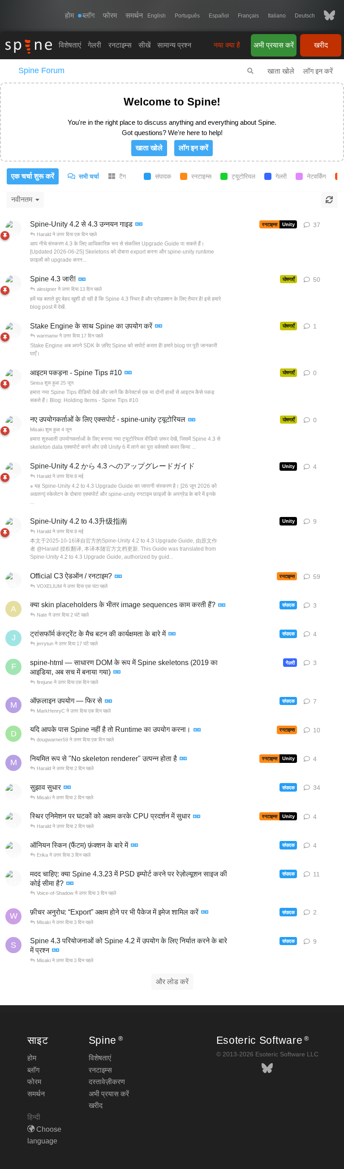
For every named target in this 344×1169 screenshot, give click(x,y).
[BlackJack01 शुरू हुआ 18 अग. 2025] (13, 792)
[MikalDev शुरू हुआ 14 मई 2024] (13, 580)
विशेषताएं (70, 45)
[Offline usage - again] (108, 701)
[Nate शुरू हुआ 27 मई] (13, 283)
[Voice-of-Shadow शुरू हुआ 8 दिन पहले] (13, 878)
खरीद (321, 45)
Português (187, 16)
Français (248, 16)
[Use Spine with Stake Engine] (158, 326)
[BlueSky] (325, 15)
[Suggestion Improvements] (67, 788)
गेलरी (94, 45)
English (156, 16)
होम (69, 15)
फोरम (110, 15)
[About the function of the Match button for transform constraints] (172, 634)
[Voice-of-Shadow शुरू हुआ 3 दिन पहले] (13, 849)
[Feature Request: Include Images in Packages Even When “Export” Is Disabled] (204, 912)
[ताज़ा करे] (329, 200)
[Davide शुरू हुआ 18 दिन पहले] (13, 330)
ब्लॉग (33, 1070)
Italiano (277, 16)
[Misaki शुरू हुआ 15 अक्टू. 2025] (13, 470)
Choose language (44, 1135)
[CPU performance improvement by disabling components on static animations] (196, 817)
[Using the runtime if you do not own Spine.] (197, 730)
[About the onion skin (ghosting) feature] (134, 845)
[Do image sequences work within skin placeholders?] (221, 605)
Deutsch (305, 16)
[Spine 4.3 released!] (82, 280)
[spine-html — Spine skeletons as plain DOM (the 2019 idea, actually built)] (116, 672)
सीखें (144, 45)
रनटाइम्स (120, 45)
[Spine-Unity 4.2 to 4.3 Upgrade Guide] (138, 224)
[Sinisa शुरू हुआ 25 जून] (13, 377)
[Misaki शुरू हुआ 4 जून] (13, 424)
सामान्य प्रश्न (174, 45)
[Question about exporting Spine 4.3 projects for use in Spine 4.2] (55, 950)
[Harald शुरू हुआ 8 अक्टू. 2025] (13, 228)
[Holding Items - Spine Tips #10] (128, 373)
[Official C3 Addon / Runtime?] (118, 577)
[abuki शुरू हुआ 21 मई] (13, 820)
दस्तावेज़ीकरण (107, 1082)
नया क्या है (227, 45)
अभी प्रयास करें (274, 45)
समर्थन (134, 15)
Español (219, 16)
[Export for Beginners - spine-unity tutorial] (191, 420)
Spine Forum (41, 70)
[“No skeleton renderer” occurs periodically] (183, 759)
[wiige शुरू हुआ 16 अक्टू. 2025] (13, 525)
